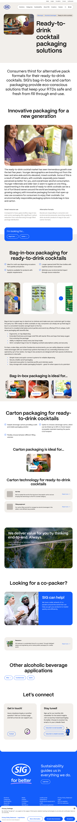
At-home (12, 394)
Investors (53, 7)
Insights (52, 1)
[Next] (61, 298)
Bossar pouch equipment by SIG (47, 802)
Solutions (21, 7)
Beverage (40, 15)
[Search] (65, 7)
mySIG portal (70, 1)
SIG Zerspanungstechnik (46, 805)
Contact (64, 1)
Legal (59, 799)
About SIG (46, 7)
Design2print (43, 799)
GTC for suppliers (63, 801)
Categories (29, 7)
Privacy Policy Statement (65, 798)
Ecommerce (58, 394)
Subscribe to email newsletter (54, 728)
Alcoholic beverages (50, 15)
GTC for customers (63, 803)
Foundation (58, 1)
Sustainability (38, 7)
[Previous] (16, 298)
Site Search (25, 805)
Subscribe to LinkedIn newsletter (55, 734)
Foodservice (36, 394)
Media (47, 1)
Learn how (45, 782)
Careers (60, 7)
